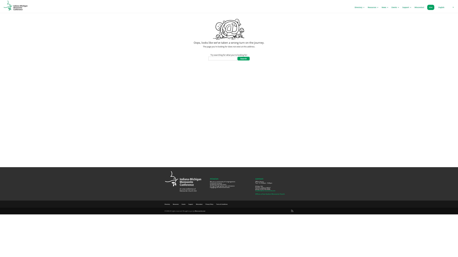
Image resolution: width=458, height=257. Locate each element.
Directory (358, 7)
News (384, 7)
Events (394, 7)
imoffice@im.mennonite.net (265, 191)
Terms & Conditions (222, 204)
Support (405, 7)
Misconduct (419, 7)
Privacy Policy (209, 204)
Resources (372, 7)
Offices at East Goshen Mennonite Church (270, 194)
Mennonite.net (200, 211)
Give (430, 7)
